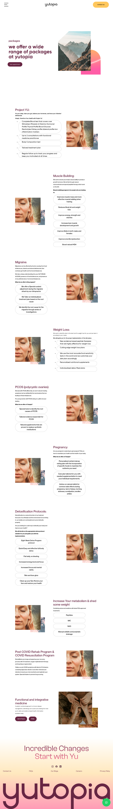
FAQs (32, 719)
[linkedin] (60, 766)
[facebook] (56, 766)
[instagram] (52, 766)
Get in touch (21, 719)
